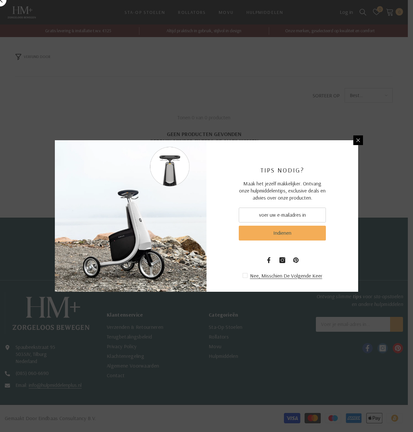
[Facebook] (269, 260)
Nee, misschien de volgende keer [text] (286, 275)
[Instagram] (282, 260)
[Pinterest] (296, 260)
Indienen (282, 233)
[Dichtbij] (358, 140)
